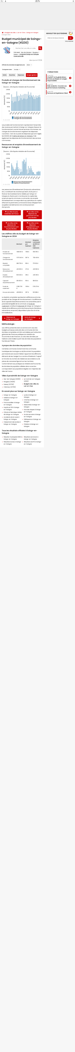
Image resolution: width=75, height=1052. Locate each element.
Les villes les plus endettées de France (11, 212)
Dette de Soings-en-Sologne (30, 318)
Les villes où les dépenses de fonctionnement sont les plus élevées (11, 225)
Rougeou (35, 52)
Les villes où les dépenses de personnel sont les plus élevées (32, 214)
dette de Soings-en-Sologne (23, 136)
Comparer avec (7, 69)
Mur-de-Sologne (26, 52)
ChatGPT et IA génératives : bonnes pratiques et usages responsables (57, 78)
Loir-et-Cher (21, 32)
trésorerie (21, 306)
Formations (53, 72)
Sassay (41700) (9, 384)
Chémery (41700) (10, 387)
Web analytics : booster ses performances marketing (57, 86)
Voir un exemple (69, 41)
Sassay (16, 54)
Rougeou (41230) (9, 381)
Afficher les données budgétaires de (13, 65)
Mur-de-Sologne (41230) (12, 379)
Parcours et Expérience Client (57, 92)
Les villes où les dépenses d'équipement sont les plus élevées (32, 225)
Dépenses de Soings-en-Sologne (12, 318)
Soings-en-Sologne (32, 32)
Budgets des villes (10, 32)
